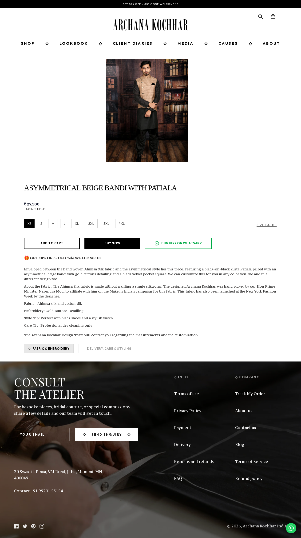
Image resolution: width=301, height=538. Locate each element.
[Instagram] (42, 525)
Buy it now (112, 243)
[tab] (49, 348)
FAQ (178, 478)
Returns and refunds (194, 461)
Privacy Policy (187, 410)
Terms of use (186, 393)
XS (29, 223)
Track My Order (250, 393)
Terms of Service (251, 461)
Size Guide (267, 225)
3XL (106, 223)
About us (243, 410)
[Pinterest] (33, 525)
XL (77, 223)
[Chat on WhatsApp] (291, 528)
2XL (91, 223)
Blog (239, 444)
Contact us (245, 427)
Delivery (182, 444)
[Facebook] (16, 525)
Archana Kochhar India (265, 526)
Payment (182, 427)
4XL (122, 223)
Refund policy (248, 478)
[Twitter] (25, 525)
